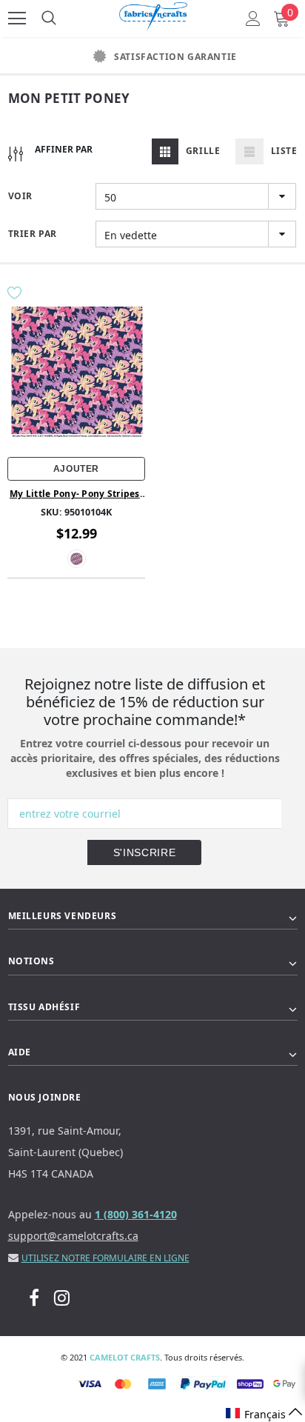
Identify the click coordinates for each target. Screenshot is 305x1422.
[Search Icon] (48, 18)
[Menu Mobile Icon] (17, 18)
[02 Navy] (76, 558)
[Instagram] (62, 1297)
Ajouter (76, 469)
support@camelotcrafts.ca (73, 1236)
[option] (152, 57)
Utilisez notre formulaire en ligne (105, 1258)
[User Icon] (253, 18)
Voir (20, 196)
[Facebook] (34, 1297)
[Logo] (153, 14)
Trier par (32, 233)
